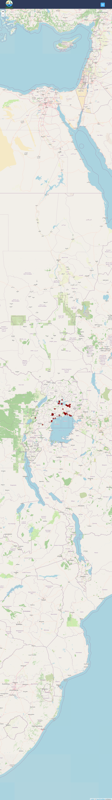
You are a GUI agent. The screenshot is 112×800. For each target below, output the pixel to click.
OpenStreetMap (100, 799)
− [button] (3, 15)
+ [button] (3, 11)
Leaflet (92, 799)
